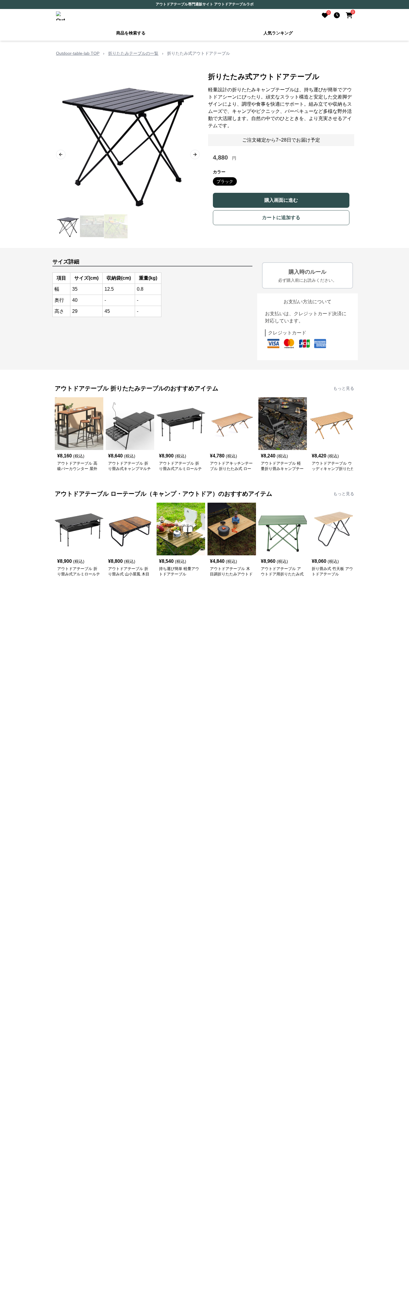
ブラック (224, 181)
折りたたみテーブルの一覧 (133, 53)
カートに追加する (281, 217)
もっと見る (343, 388)
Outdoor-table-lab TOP (77, 53)
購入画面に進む (281, 200)
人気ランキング (278, 33)
